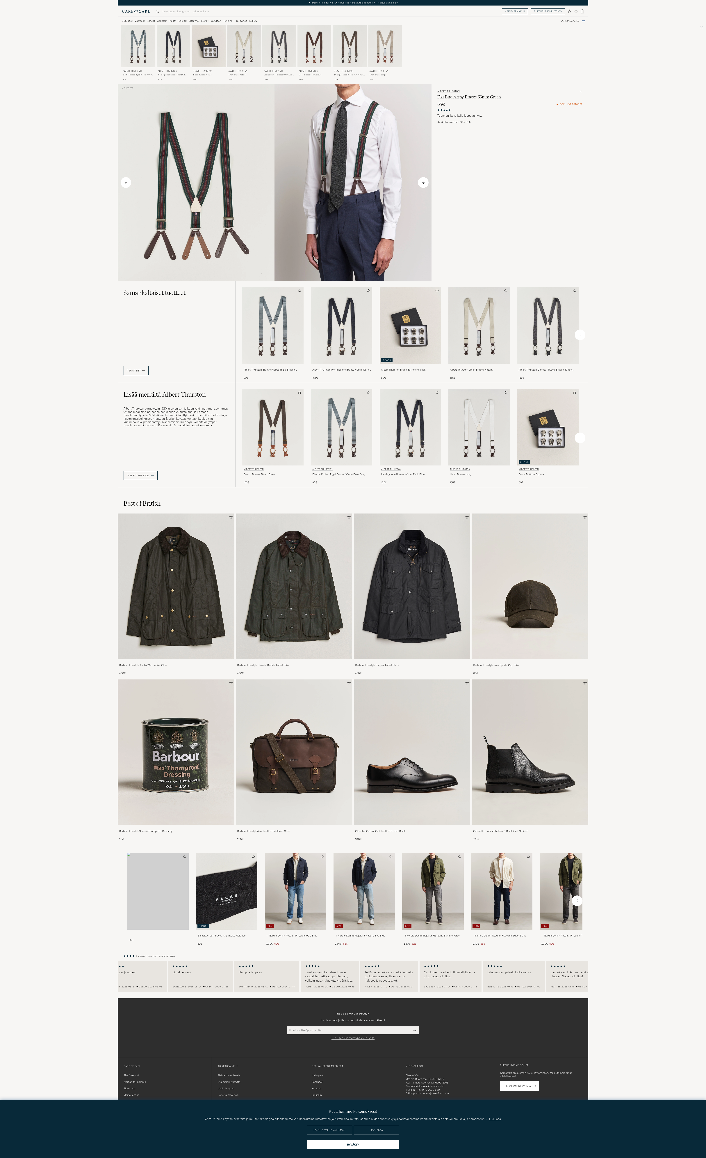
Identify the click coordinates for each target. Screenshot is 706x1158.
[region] (353, 976)
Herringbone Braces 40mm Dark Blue (171, 75)
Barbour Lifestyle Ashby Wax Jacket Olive (143, 665)
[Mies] (158, 891)
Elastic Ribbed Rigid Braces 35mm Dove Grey (137, 75)
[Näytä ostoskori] (582, 11)
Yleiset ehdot (131, 1095)
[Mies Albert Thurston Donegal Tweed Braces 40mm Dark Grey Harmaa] (279, 46)
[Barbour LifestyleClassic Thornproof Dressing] (176, 827)
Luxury (253, 20)
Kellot (173, 20)
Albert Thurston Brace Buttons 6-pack (403, 369)
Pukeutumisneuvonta (548, 11)
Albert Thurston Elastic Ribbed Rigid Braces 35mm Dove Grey (269, 370)
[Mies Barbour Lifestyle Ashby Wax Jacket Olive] (176, 586)
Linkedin (317, 1095)
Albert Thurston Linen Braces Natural (471, 369)
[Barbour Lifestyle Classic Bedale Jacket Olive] (294, 661)
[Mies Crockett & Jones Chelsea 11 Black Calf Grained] (530, 752)
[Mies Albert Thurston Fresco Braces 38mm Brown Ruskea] (273, 427)
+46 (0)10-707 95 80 (428, 1089)
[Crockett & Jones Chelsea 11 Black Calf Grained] (530, 827)
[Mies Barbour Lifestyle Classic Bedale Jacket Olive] (294, 586)
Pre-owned (241, 20)
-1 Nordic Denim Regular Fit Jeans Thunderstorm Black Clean (569, 936)
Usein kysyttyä (226, 1088)
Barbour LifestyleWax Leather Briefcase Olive (263, 831)
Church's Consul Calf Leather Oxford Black (380, 831)
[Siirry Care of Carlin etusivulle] (136, 11)
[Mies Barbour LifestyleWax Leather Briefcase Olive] (294, 752)
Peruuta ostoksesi (228, 1095)
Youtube (316, 1088)
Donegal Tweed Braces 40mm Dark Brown (348, 75)
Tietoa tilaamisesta (229, 1075)
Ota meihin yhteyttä (229, 1081)
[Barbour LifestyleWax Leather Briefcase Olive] (294, 827)
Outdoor (216, 20)
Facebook (317, 1081)
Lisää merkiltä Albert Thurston (165, 394)
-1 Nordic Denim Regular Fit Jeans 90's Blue (291, 935)
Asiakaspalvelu (515, 11)
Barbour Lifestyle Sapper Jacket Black (377, 665)
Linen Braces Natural (237, 75)
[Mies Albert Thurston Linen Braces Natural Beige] (244, 46)
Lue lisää (495, 1118)
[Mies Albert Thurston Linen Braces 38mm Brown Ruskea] (314, 46)
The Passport (131, 1075)
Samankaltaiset (155, 293)
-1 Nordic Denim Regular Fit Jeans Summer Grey (431, 935)
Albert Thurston (132, 71)
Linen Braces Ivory (460, 474)
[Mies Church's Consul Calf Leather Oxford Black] (412, 752)
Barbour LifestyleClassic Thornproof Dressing (145, 831)
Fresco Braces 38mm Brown (260, 474)
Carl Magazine (570, 21)
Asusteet (162, 20)
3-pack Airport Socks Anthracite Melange (221, 935)
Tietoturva (130, 1088)
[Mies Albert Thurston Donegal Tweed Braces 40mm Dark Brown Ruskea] (350, 46)
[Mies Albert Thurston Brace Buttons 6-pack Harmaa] (209, 46)
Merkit (204, 20)
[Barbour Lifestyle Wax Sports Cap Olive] (530, 661)
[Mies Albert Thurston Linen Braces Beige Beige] (385, 46)
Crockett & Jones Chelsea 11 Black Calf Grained (500, 831)
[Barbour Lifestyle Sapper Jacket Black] (412, 661)
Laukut (183, 20)
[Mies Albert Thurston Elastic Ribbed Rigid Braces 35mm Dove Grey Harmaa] (138, 46)
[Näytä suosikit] (576, 11)
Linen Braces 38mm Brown (310, 75)
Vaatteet (140, 20)
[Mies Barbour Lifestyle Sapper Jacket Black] (412, 586)
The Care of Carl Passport (353, 2)
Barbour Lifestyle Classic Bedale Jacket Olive (263, 665)
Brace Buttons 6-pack (202, 75)
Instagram (318, 1075)
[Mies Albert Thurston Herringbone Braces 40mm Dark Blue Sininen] (173, 46)
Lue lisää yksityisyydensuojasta (353, 1038)
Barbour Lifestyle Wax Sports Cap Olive (496, 665)
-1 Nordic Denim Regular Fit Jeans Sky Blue (360, 935)
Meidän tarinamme (135, 1081)
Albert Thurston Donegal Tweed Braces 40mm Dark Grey (545, 370)
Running (227, 20)
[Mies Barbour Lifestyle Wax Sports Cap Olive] (530, 586)
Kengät (151, 20)
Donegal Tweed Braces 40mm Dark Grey (278, 75)
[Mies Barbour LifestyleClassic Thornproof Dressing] (176, 752)
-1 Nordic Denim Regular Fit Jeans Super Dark (499, 935)
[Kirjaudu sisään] (569, 11)
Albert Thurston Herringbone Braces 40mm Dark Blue (340, 370)
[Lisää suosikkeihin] (299, 291)
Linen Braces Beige (378, 75)
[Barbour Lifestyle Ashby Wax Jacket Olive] (176, 661)
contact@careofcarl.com (434, 1093)
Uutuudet (127, 20)
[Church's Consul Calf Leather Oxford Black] (412, 827)
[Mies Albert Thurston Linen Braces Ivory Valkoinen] (479, 427)
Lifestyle (194, 20)
